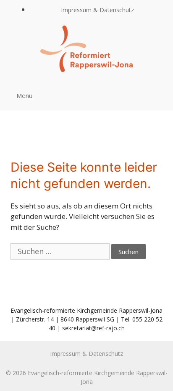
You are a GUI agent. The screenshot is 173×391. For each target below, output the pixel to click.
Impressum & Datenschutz (97, 10)
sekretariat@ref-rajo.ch (93, 328)
